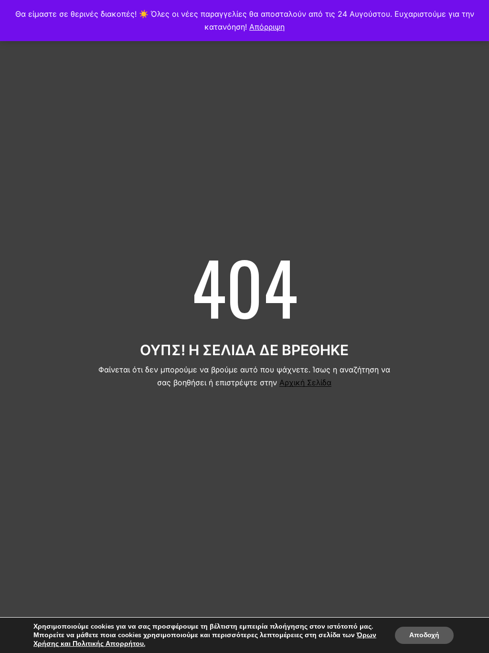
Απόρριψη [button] (267, 27)
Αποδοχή (424, 635)
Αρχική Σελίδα (305, 383)
